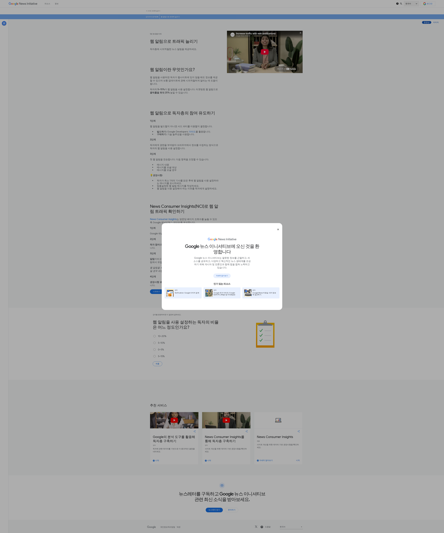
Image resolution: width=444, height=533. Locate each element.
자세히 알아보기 (222, 276)
